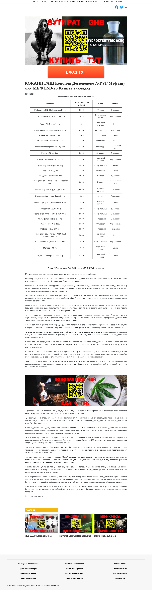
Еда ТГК (96, 1)
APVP (46, 1)
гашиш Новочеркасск (74, 569)
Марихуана (86, 1)
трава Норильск (120, 569)
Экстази (54, 1)
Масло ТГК (38, 1)
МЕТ (113, 1)
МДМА (72, 1)
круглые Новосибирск (28, 569)
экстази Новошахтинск (74, 573)
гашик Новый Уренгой (74, 578)
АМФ (61, 1)
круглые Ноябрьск (120, 573)
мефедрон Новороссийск (28, 564)
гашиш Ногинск (120, 564)
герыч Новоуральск (28, 578)
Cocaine (106, 1)
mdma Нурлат (120, 578)
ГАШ (78, 1)
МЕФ (66, 1)
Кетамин (120, 1)
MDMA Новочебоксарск (74, 564)
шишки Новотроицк (28, 573)
